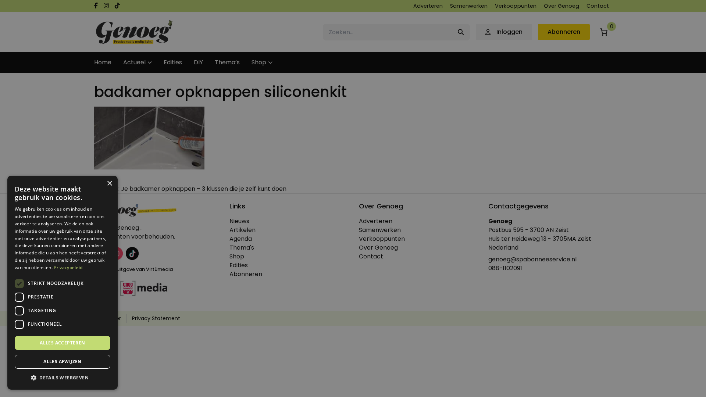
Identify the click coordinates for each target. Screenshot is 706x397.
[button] (62, 377)
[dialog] (353, 198)
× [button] (109, 183)
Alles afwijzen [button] (62, 361)
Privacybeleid (68, 267)
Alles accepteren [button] (62, 343)
